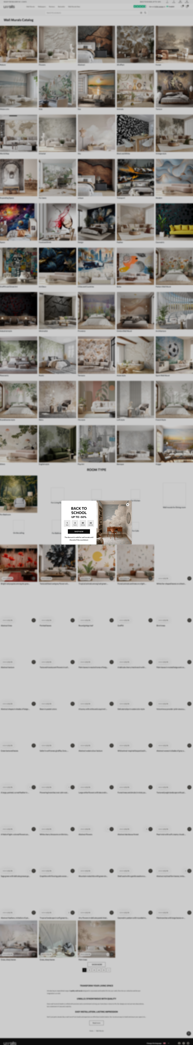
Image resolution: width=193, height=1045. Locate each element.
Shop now (78, 531)
